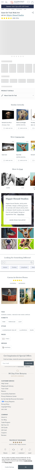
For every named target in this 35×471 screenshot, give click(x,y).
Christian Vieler (6, 125)
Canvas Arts (19, 137)
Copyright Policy (6, 406)
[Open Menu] (2, 2)
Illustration (23, 330)
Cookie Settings (28, 460)
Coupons (4, 432)
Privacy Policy (8, 462)
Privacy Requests (9, 401)
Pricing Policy (5, 404)
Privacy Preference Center (9, 396)
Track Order (4, 388)
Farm (3, 321)
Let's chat (4, 409)
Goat (25, 9)
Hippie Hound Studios (15, 15)
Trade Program (5, 422)
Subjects (8, 9)
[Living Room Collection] (24, 267)
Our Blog (4, 419)
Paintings (7, 347)
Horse (8, 187)
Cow (22, 187)
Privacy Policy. (27, 366)
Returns (3, 391)
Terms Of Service (21, 366)
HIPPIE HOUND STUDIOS (20, 125)
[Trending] (14, 267)
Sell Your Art (5, 425)
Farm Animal (19, 9)
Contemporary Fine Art (9, 330)
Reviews (3, 435)
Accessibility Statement (8, 393)
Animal (13, 9)
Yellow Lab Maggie (21, 122)
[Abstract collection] (5, 267)
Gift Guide (4, 427)
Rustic (32, 330)
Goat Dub (18, 154)
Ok (25, 467)
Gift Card (4, 430)
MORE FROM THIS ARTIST (18, 220)
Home (2, 9)
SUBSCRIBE (28, 363)
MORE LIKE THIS (9, 128)
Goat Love (4, 154)
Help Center (4, 383)
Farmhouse (12, 321)
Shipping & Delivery (7, 386)
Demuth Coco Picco (7, 122)
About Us (4, 417)
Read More (21, 214)
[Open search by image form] (3, 262)
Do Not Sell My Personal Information (12, 399)
